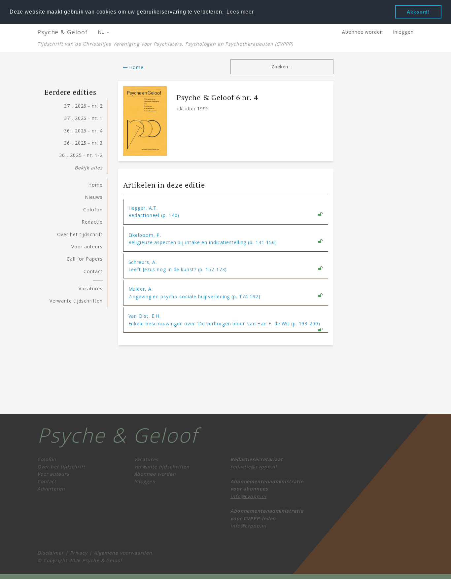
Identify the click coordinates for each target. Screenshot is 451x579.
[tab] (225, 211)
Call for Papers (85, 259)
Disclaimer (50, 553)
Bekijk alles (89, 167)
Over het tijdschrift (80, 234)
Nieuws (93, 197)
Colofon (92, 209)
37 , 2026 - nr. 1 (83, 118)
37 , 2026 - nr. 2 (83, 106)
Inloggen (403, 32)
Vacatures (90, 288)
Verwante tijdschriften (76, 301)
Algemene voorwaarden (123, 553)
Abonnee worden (362, 32)
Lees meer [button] (240, 12)
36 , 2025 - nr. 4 (83, 130)
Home (135, 67)
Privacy (78, 553)
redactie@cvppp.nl (253, 466)
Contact (93, 271)
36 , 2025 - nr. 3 (83, 143)
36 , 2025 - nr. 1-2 (80, 155)
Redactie (92, 222)
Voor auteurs (87, 246)
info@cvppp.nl (248, 496)
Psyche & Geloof (62, 32)
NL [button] (102, 32)
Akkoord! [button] (418, 12)
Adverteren (51, 489)
